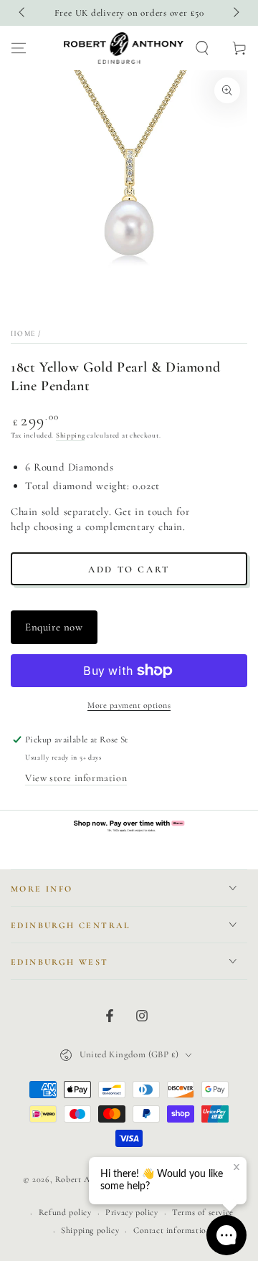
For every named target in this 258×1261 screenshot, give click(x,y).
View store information (76, 778)
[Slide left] (23, 13)
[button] (202, 48)
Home (23, 333)
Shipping (70, 435)
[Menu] (18, 48)
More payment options (129, 705)
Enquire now (54, 626)
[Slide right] (235, 13)
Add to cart (129, 569)
